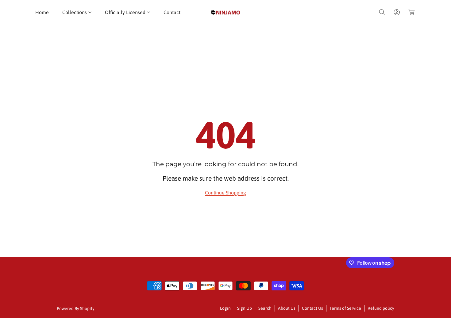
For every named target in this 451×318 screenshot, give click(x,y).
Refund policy (381, 308)
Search (265, 308)
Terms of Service (345, 308)
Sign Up (244, 308)
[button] (77, 12)
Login (225, 308)
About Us (286, 308)
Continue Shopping (225, 192)
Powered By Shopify (75, 308)
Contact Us (312, 308)
